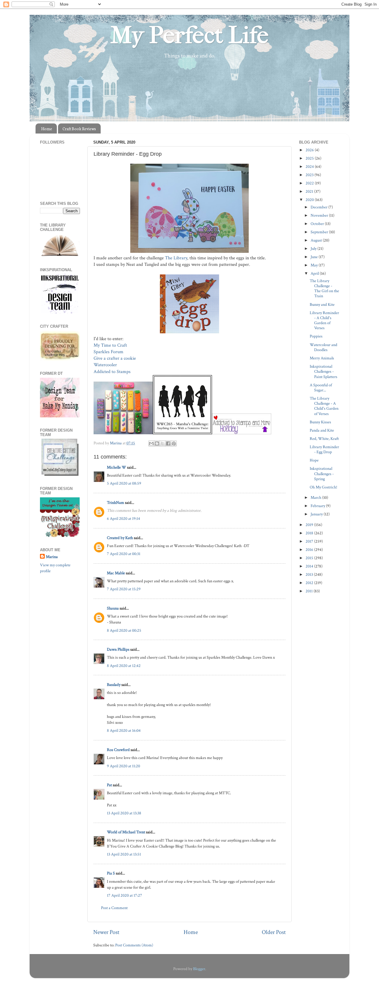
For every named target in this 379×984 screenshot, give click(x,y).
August (317, 240)
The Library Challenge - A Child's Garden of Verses (324, 406)
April (315, 273)
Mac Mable (116, 573)
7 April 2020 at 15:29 (124, 589)
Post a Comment (114, 908)
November (320, 215)
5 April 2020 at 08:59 (124, 483)
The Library (176, 258)
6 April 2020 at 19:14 (123, 518)
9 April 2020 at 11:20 (123, 766)
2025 (310, 158)
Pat (109, 785)
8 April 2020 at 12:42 (124, 665)
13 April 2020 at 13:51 (124, 854)
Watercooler (106, 365)
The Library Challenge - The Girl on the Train (324, 288)
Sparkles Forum (108, 352)
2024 (310, 166)
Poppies (316, 336)
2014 (310, 566)
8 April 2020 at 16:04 (124, 730)
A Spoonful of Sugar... (321, 387)
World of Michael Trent (126, 832)
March (316, 497)
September (320, 232)
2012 (310, 583)
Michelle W (116, 467)
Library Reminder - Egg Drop (324, 449)
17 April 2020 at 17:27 (124, 895)
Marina (52, 556)
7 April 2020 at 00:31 (123, 554)
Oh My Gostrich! (323, 487)
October (318, 223)
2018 (310, 533)
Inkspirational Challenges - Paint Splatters (323, 372)
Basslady (114, 684)
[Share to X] (163, 443)
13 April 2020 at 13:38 (124, 813)
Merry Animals (322, 358)
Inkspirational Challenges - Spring (322, 474)
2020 (310, 199)
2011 (310, 591)
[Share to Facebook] (168, 443)
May (315, 265)
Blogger (199, 969)
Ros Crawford (118, 750)
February (318, 506)
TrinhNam (115, 502)
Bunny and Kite (322, 304)
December (319, 207)
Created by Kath (120, 538)
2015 (310, 558)
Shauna (113, 608)
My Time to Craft (110, 345)
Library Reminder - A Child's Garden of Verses (324, 320)
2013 (310, 574)
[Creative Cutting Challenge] (59, 474)
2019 (310, 525)
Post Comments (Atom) (134, 945)
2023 (310, 175)
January (317, 514)
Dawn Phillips (118, 649)
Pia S (111, 873)
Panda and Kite (322, 430)
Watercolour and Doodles (323, 347)
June (315, 257)
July (314, 248)
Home (46, 128)
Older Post (274, 932)
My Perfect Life (189, 35)
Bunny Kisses (320, 422)
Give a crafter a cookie (115, 358)
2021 (310, 191)
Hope (314, 460)
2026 (310, 150)
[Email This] (151, 443)
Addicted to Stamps (113, 372)
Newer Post (106, 932)
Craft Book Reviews (79, 128)
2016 (310, 549)
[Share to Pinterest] (174, 443)
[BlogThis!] (157, 443)
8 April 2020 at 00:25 (124, 630)
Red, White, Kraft (324, 438)
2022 (310, 183)
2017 (310, 541)
